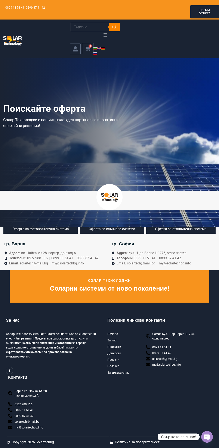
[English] (99, 48)
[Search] (114, 27)
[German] (103, 48)
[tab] (40, 229)
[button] (105, 35)
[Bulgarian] (95, 48)
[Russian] (95, 53)
